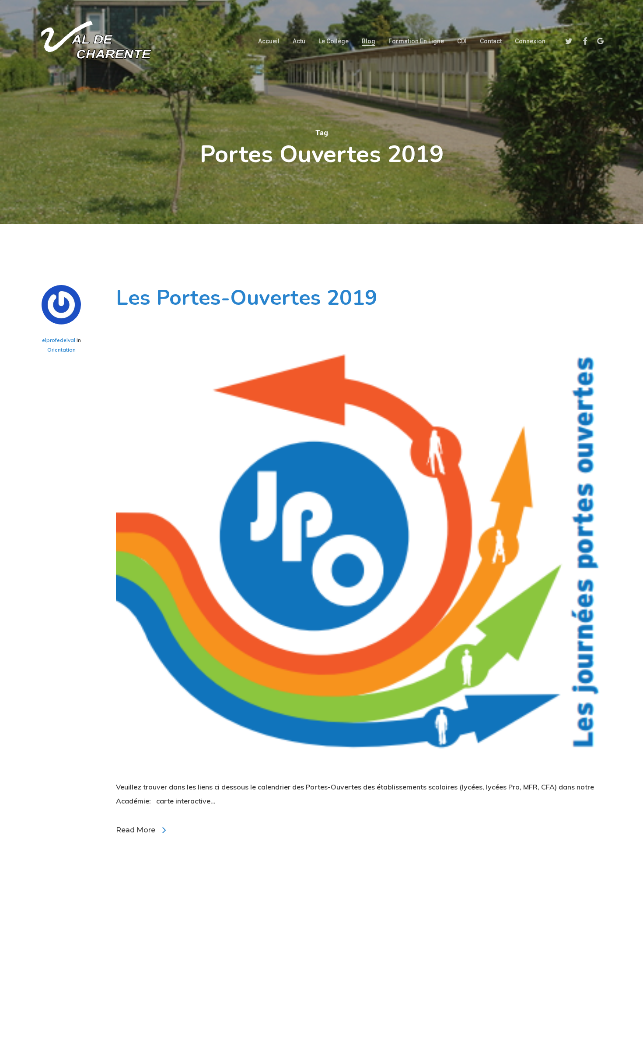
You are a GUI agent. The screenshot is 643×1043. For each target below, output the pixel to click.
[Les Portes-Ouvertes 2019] (360, 772)
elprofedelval (58, 340)
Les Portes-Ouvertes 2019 (246, 297)
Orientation (61, 349)
